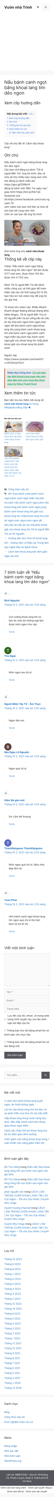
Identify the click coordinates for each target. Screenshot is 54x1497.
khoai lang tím (35, 516)
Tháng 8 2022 (12, 1313)
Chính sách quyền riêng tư (40, 1488)
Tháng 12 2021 (12, 1343)
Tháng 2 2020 (12, 1383)
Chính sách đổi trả (15, 1491)
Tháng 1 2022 (12, 1338)
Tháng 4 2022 (12, 1323)
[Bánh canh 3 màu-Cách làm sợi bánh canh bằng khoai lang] (13, 426)
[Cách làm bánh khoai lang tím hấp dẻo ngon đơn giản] (35, 426)
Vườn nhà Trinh (18, 7)
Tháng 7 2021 (12, 1363)
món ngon (20, 520)
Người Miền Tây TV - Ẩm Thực (22, 704)
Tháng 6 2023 (12, 1279)
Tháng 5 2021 (12, 1373)
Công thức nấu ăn (18, 489)
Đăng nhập (10, 1446)
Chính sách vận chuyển (36, 1491)
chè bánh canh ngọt (28, 507)
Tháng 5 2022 (12, 1318)
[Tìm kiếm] (45, 1075)
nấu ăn (13, 524)
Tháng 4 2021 (12, 1378)
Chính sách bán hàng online (13, 1488)
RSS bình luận (12, 1455)
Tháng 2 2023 (12, 1298)
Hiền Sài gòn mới (14, 800)
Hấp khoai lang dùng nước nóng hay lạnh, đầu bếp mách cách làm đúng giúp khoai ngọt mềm (25, 1122)
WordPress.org (12, 1460)
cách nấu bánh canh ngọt (23, 502)
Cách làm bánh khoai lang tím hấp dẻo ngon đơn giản (34, 436)
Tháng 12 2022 (13, 1303)
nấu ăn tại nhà (26, 524)
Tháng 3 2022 (12, 1328)
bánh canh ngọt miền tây (24, 498)
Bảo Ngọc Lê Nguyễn (16, 752)
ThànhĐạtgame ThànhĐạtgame (23, 848)
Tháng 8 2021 (12, 1358)
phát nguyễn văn (14, 1191)
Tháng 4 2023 (12, 1288)
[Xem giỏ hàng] (38, 7)
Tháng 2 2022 (12, 1333)
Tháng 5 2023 (12, 1283)
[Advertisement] (27, 43)
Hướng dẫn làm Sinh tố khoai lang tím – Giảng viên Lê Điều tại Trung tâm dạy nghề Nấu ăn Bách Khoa (26, 543)
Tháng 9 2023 (12, 1264)
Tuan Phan (10, 900)
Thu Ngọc (10, 655)
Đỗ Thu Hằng (12, 1167)
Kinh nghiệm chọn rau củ (18, 1422)
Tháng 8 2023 (12, 1269)
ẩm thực (13, 493)
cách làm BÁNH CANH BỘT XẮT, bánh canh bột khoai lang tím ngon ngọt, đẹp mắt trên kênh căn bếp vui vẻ (12, 467)
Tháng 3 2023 (12, 1293)
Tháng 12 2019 (12, 1387)
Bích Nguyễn (12, 600)
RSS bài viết (11, 1451)
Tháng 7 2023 (12, 1274)
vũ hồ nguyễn (16, 533)
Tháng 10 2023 (13, 1259)
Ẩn (31, 114)
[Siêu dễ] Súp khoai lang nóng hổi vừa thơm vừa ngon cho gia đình (27, 1171)
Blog (6, 1412)
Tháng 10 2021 (12, 1348)
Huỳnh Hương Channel (17, 1207)
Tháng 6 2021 (12, 1368)
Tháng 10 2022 (13, 1308)
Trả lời (12, 632)
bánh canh (24, 493)
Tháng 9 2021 (12, 1353)
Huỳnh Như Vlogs (14, 1223)
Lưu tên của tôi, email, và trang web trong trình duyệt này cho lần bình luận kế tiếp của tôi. (28, 1019)
